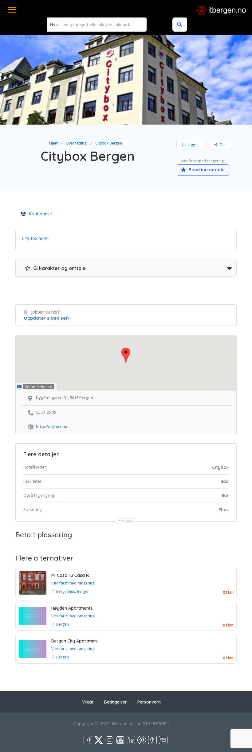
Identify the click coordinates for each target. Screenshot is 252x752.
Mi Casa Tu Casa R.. (71, 575)
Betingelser (115, 702)
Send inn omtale (206, 169)
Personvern (149, 702)
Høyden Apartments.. (72, 608)
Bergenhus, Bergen (72, 591)
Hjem (53, 143)
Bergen (62, 624)
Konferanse (40, 214)
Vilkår (88, 702)
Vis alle (127, 521)
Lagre (192, 144)
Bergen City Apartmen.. (75, 641)
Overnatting (76, 143)
